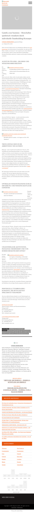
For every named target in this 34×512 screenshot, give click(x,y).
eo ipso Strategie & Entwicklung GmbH (10, 316)
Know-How (19, 456)
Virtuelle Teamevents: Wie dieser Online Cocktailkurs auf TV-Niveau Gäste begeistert (16, 408)
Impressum (13, 507)
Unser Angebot (17, 269)
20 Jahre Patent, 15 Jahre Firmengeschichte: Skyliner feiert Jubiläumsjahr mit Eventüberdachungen (15, 421)
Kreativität (11, 332)
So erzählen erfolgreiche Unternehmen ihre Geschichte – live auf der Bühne (16, 437)
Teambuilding (10, 333)
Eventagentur (26, 330)
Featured (19, 453)
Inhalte (5, 332)
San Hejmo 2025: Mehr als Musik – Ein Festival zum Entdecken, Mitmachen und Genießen (16, 433)
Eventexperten (20, 451)
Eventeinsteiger (5, 451)
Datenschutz (20, 507)
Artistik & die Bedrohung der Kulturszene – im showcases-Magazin (17, 412)
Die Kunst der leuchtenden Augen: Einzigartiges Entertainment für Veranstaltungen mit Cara (17, 403)
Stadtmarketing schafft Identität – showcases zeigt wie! (14, 424)
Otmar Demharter (8, 42)
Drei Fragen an (20, 448)
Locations (19, 459)
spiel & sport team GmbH (7, 304)
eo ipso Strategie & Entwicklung (12, 88)
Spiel (17, 332)
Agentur (10, 330)
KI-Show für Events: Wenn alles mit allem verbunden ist (14, 414)
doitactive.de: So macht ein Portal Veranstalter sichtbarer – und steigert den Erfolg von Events (16, 428)
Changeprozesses (5, 209)
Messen (3, 462)
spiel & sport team (25, 332)
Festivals (4, 456)
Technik (3, 464)
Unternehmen (20, 328)
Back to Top (16, 492)
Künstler (4, 459)
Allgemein (4, 448)
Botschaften (17, 330)
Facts (3, 453)
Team (4, 333)
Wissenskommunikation (22, 333)
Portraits (12, 328)
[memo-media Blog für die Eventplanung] (9, 3)
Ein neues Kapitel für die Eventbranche (11, 417)
